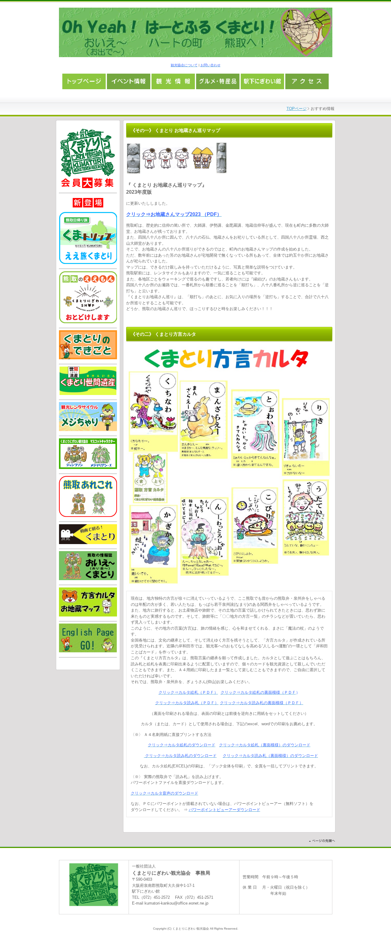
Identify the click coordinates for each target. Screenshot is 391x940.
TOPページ (297, 108)
